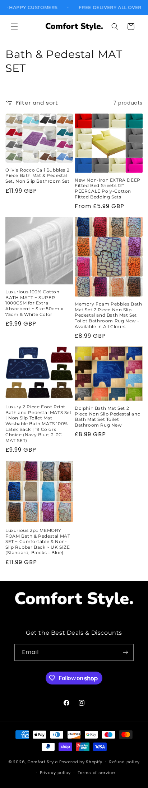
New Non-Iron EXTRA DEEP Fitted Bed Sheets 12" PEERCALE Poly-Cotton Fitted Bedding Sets (107, 188)
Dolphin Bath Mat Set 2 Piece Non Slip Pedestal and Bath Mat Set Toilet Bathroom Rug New (107, 416)
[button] (14, 26)
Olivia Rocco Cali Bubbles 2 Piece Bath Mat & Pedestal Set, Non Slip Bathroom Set (37, 175)
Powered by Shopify (81, 761)
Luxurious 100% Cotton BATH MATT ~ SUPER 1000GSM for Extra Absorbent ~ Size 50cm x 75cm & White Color (34, 303)
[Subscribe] (125, 652)
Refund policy (124, 762)
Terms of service (96, 772)
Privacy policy (55, 772)
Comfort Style (42, 761)
